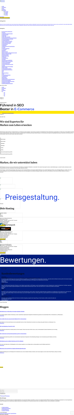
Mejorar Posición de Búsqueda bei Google (9, 52)
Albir (3, 24)
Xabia (51, 25)
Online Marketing (5, 58)
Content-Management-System (7, 33)
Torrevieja (28, 25)
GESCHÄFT (4, 88)
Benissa (18, 24)
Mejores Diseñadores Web (6, 53)
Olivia (5, 25)
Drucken (3, 65)
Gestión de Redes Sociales (6, 42)
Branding (3, 32)
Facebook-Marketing (5, 40)
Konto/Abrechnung (5, 409)
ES (4, 93)
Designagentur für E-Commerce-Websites (9, 37)
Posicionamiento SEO (6, 63)
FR (4, 94)
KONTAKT (4, 90)
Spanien (52, 24)
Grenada (54, 24)
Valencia (31, 25)
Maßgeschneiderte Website (22, 24)
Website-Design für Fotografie (7, 61)
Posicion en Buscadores (6, 62)
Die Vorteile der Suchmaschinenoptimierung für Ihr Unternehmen (13, 333)
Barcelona (15, 24)
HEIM (3, 87)
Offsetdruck (4, 57)
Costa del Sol (38, 24)
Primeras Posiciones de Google (7, 64)
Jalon (57, 24)
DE (2, 91)
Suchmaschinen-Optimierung (7, 69)
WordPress (49, 25)
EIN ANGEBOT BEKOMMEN (5, 17)
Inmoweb (3, 47)
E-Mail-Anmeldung (5, 407)
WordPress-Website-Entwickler (7, 83)
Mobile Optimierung (5, 55)
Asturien (13, 24)
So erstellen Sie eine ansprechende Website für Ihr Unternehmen (13, 318)
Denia (41, 24)
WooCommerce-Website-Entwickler (8, 81)
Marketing (4, 50)
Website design (4, 78)
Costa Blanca (30, 24)
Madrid (67, 24)
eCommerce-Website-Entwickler (7, 39)
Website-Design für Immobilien (7, 66)
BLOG (3, 89)
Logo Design (4, 49)
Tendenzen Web (5, 76)
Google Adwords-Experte (6, 43)
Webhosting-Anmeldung (6, 408)
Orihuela (7, 25)
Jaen (56, 24)
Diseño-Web (49, 24)
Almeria (10, 24)
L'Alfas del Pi (61, 24)
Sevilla (13, 25)
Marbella (71, 24)
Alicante (5, 24)
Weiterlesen (2, 315)
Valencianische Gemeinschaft (36, 25)
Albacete (1, 24)
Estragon (18, 25)
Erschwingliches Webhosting (7, 31)
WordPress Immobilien (6, 82)
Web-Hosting (41, 25)
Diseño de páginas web (45, 24)
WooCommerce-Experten (6, 80)
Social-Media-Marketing (6, 75)
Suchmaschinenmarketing (6, 68)
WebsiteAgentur (46, 25)
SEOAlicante (10, 25)
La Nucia (64, 24)
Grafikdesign (4, 45)
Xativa (53, 25)
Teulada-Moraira (21, 25)
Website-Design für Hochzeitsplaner (8, 79)
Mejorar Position (5, 51)
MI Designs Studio (5, 54)
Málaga (69, 24)
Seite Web (4, 59)
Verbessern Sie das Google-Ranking (8, 46)
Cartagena (27, 24)
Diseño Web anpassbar (6, 36)
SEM (3, 70)
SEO (8, 25)
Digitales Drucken (5, 34)
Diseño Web (4, 35)
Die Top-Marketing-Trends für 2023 (7, 326)
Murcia (3, 25)
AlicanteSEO (7, 24)
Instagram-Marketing (5, 48)
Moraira (1, 25)
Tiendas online (25, 25)
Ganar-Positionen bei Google (7, 41)
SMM (3, 73)
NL (4, 95)
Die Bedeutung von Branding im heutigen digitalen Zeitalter (12, 311)
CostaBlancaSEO (34, 24)
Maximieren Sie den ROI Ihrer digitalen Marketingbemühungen (13, 348)
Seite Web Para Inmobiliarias (7, 60)
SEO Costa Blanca (5, 72)
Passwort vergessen (5, 410)
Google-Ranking (5, 44)
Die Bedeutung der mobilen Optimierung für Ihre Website (11, 341)
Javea (59, 24)
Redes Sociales (4, 67)
